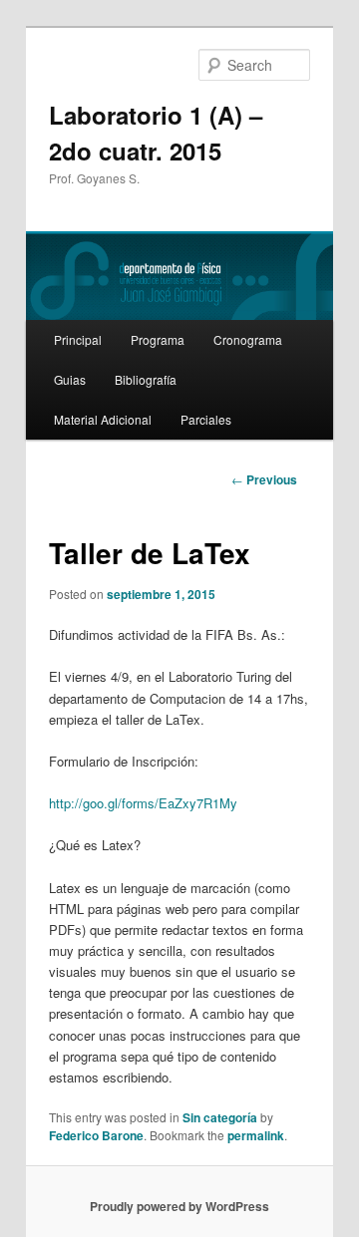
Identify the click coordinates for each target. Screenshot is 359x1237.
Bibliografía (146, 379)
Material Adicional (103, 419)
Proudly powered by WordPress (179, 1206)
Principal (78, 339)
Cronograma (247, 339)
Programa (157, 339)
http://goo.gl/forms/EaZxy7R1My (143, 802)
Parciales (205, 419)
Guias (70, 379)
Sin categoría (219, 1117)
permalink (255, 1135)
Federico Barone (96, 1135)
